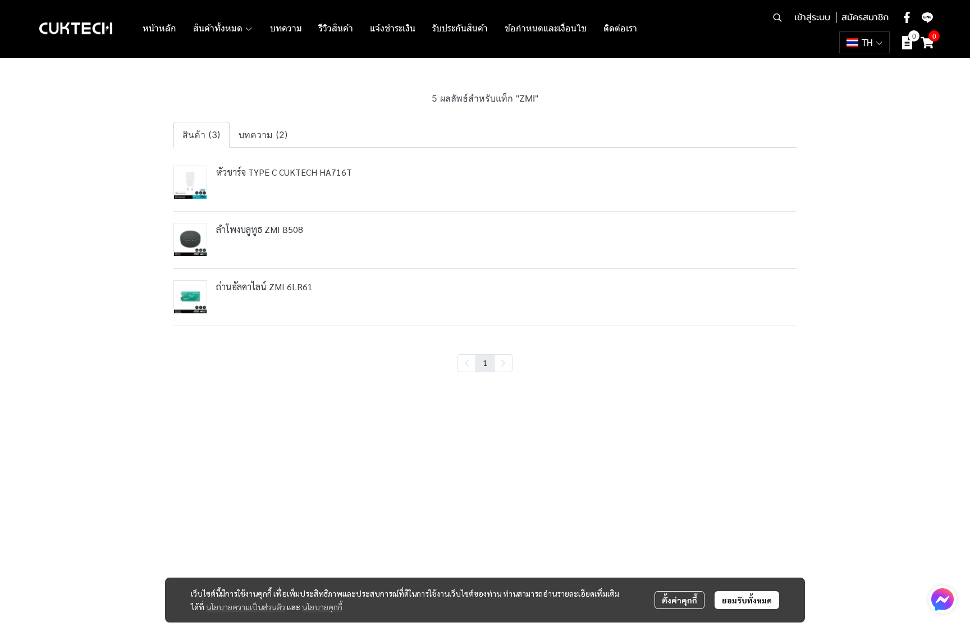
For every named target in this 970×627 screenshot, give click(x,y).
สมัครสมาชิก (865, 17)
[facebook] (907, 17)
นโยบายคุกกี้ (322, 607)
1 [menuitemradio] (485, 363)
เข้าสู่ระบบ (812, 17)
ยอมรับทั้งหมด (747, 600)
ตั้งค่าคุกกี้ (679, 600)
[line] (927, 17)
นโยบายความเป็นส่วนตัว (245, 607)
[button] (777, 17)
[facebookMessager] (942, 599)
